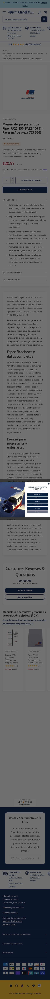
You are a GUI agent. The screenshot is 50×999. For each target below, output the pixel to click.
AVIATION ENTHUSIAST (37, 504)
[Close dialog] (48, 483)
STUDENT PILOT (37, 494)
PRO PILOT (37, 501)
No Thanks (37, 511)
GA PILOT (37, 497)
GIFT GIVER (37, 508)
